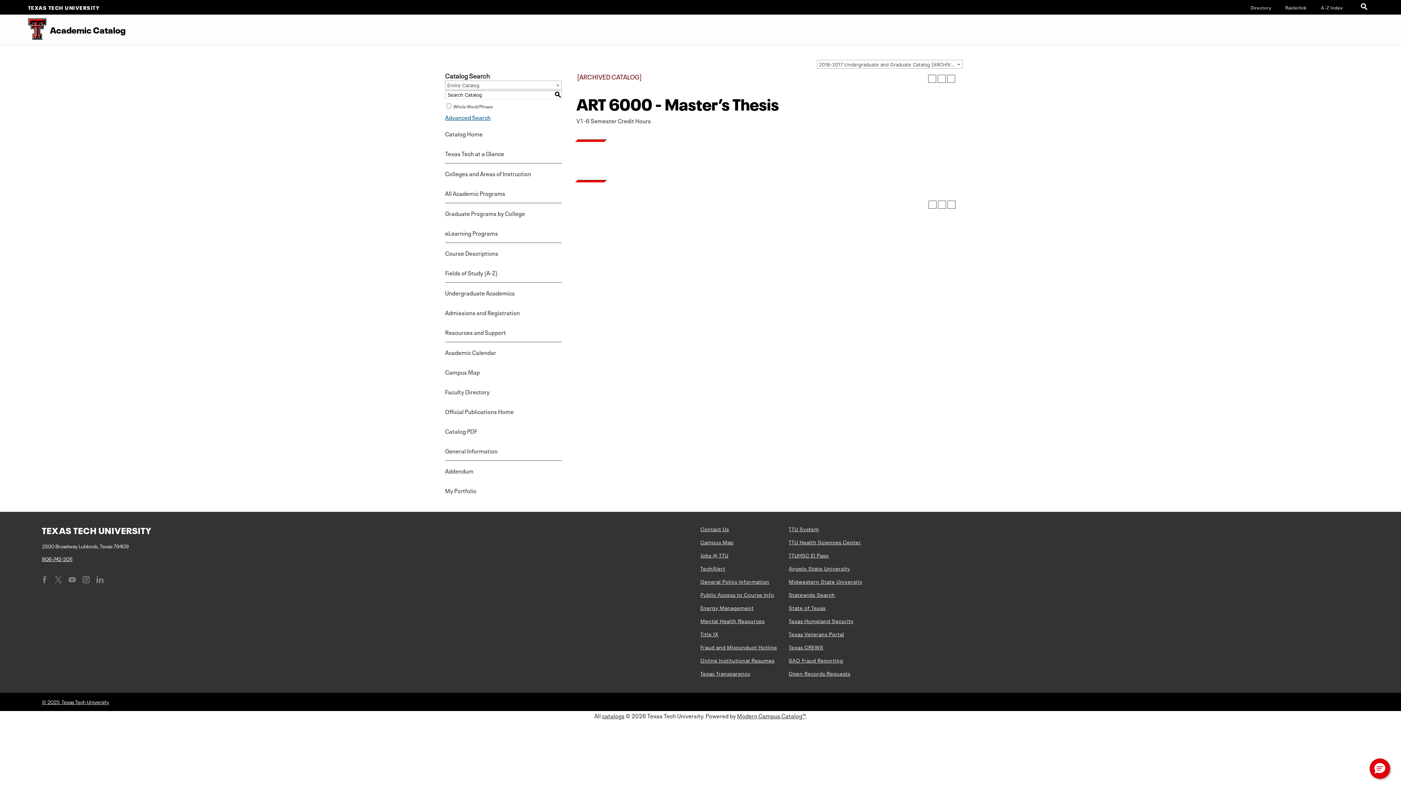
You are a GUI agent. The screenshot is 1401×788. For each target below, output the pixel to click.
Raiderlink (1296, 7)
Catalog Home (464, 133)
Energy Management (727, 607)
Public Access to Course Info (737, 594)
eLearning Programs (471, 232)
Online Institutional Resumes (737, 660)
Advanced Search (468, 117)
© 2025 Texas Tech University (75, 701)
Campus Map (462, 371)
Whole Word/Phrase (473, 106)
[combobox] (890, 64)
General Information (471, 450)
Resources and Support (475, 332)
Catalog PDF (461, 430)
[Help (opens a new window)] (951, 79)
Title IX (709, 633)
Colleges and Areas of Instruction (488, 173)
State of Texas (807, 607)
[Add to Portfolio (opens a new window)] (932, 79)
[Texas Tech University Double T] (23, 30)
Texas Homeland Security (821, 620)
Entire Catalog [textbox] (463, 85)
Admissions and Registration (482, 312)
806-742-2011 (57, 558)
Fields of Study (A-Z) (471, 272)
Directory (1261, 7)
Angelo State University (819, 568)
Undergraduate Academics (480, 292)
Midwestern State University (825, 581)
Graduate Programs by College (485, 213)
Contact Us (714, 528)
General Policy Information (734, 581)
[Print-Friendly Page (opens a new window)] (942, 79)
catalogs (613, 715)
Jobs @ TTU (714, 555)
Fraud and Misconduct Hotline (738, 646)
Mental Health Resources (732, 620)
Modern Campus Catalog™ (771, 715)
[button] (1380, 768)
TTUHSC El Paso (809, 555)
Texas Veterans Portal (816, 633)
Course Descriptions (471, 252)
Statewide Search (812, 594)
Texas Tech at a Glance (474, 153)
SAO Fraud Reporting (816, 660)
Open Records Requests (819, 673)
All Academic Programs (475, 193)
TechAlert (712, 568)
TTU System (804, 528)
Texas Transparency (725, 673)
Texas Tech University (64, 7)
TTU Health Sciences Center (825, 541)
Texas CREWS (806, 646)
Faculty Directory (467, 391)
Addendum (459, 470)
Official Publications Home (479, 411)
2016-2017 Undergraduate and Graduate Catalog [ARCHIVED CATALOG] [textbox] (890, 64)
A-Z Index (1332, 7)
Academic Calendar (470, 352)
